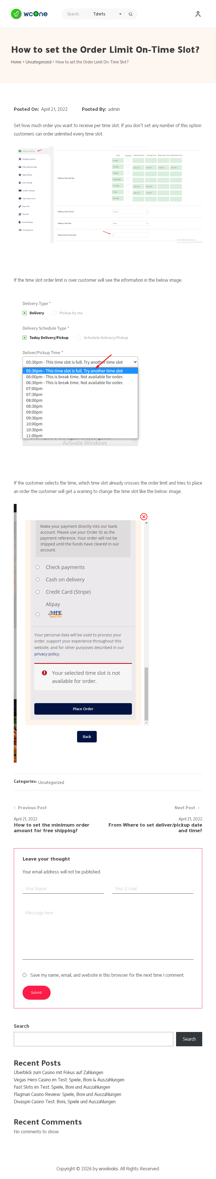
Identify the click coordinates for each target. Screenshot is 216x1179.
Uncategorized (38, 61)
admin (114, 109)
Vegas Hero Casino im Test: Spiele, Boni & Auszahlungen (69, 1079)
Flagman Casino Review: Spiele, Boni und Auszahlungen (67, 1094)
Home (16, 61)
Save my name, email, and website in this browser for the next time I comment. (107, 975)
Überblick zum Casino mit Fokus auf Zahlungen (58, 1072)
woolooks (108, 1168)
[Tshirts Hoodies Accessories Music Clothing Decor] (100, 14)
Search (21, 1026)
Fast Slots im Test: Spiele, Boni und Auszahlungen (62, 1087)
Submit (36, 992)
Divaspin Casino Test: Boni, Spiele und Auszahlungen (65, 1101)
